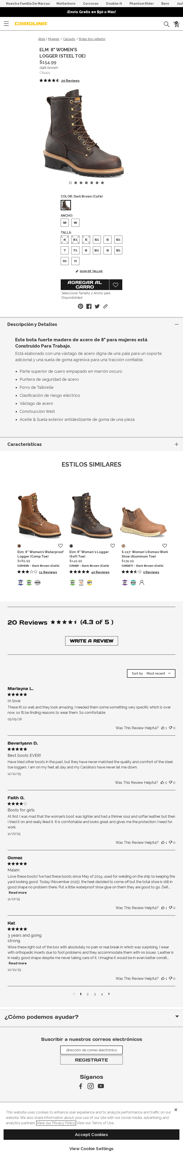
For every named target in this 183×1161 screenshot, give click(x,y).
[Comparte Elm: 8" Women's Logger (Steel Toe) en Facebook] (89, 306)
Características (24, 444)
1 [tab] (70, 182)
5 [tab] (91, 182)
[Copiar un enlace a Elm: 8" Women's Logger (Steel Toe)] (105, 306)
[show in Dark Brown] (19, 546)
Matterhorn (65, 3)
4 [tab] (86, 182)
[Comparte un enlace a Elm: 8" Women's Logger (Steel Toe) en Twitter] (97, 306)
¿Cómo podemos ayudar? (41, 1016)
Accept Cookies (91, 1134)
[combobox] (151, 673)
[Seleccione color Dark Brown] (66, 205)
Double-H (114, 3)
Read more (18, 892)
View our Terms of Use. (95, 1123)
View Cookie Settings (91, 1148)
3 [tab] (81, 182)
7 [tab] (102, 182)
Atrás (41, 39)
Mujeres (53, 39)
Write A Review (91, 641)
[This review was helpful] (162, 728)
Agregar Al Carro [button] (85, 285)
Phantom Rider (141, 3)
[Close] (176, 1110)
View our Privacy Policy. (56, 1123)
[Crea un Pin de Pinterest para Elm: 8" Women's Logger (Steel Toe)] (80, 306)
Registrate (91, 1060)
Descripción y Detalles (32, 324)
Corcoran (90, 3)
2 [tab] (75, 182)
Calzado (69, 39)
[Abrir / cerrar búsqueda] (165, 23)
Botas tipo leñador (92, 39)
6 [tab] (97, 182)
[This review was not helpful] (170, 728)
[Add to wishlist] (60, 546)
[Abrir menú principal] (6, 23)
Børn (165, 3)
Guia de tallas (91, 271)
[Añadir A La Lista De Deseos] (115, 284)
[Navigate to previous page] (74, 994)
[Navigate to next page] (109, 994)
